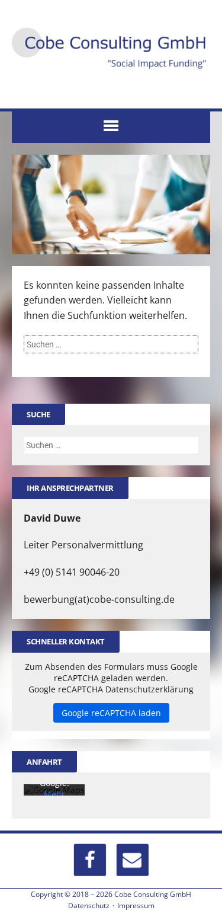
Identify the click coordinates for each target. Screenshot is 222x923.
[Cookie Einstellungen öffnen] (21, 907)
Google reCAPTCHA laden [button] (111, 712)
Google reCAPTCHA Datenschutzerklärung (111, 689)
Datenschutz (89, 905)
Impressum (136, 905)
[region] (111, 204)
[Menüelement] (90, 859)
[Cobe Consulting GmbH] (111, 48)
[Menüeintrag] (132, 859)
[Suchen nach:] (111, 343)
